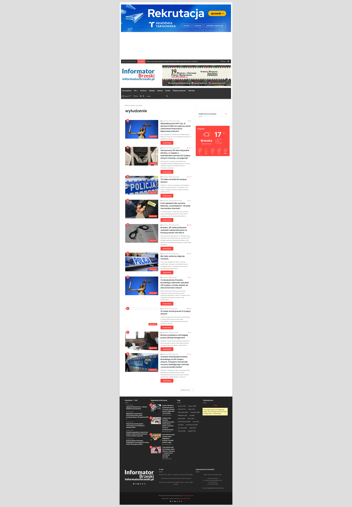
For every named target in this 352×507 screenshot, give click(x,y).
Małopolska (182, 415)
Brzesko (182, 409)
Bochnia (182, 406)
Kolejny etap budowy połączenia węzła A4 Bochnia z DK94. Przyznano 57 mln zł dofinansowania (168, 424)
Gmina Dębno (183, 412)
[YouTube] (138, 484)
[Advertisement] (176, 46)
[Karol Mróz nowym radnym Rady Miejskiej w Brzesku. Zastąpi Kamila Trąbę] (156, 437)
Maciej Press (165, 121)
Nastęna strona (185, 390)
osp (192, 415)
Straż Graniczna (192, 424)
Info (135, 90)
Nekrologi (191, 90)
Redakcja (152, 90)
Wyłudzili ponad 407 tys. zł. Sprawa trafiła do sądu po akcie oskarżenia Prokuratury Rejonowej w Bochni (176, 127)
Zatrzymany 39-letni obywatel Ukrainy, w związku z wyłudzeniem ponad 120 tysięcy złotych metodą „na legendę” (175, 154)
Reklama (160, 90)
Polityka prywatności (179, 90)
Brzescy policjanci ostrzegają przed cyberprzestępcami (174, 336)
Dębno (191, 409)
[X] (136, 484)
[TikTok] (143, 484)
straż (181, 424)
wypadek (192, 431)
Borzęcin (192, 406)
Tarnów (181, 431)
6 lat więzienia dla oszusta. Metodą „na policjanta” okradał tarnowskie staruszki (175, 206)
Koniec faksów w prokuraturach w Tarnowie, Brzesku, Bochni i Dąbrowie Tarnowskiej (168, 409)
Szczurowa (182, 428)
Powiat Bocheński (184, 421)
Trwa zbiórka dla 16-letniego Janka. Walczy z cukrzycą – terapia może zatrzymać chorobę (168, 452)
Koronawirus (195, 412)
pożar (196, 421)
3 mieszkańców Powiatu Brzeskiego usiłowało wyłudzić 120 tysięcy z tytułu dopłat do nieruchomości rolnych (175, 284)
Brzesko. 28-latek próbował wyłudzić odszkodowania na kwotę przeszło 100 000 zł (174, 230)
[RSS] (145, 484)
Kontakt (167, 90)
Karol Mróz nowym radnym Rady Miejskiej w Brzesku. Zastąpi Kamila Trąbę (167, 61)
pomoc (191, 418)
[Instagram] (140, 484)
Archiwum (143, 90)
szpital (192, 428)
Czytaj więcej (167, 143)
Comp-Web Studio (185, 498)
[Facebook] (134, 484)
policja (181, 418)
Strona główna (126, 90)
